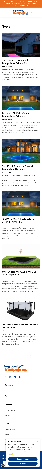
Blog (5, 396)
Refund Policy (9, 434)
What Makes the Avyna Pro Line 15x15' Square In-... (19, 273)
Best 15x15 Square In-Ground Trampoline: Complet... (17, 167)
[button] (4, 12)
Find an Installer (9, 410)
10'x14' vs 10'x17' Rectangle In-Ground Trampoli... (18, 220)
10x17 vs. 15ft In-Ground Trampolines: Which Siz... (15, 62)
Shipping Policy (9, 429)
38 (30, 356)
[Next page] (36, 355)
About (6, 391)
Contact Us (8, 415)
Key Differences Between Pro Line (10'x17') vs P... (20, 326)
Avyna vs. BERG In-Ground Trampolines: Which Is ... (16, 114)
